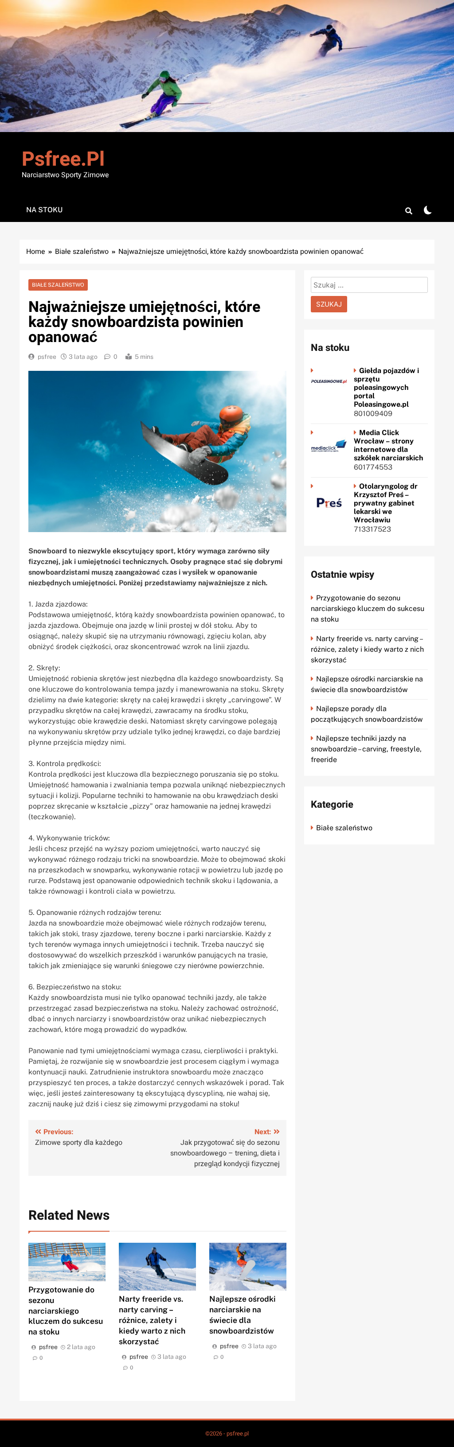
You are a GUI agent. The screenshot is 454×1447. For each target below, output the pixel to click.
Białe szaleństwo (58, 285)
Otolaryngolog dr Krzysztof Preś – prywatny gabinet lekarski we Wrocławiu (386, 503)
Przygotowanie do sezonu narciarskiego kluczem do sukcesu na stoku (65, 1311)
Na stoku (44, 210)
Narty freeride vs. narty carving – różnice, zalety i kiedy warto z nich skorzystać (152, 1320)
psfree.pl (63, 159)
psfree (47, 356)
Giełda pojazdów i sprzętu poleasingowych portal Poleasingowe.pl (386, 387)
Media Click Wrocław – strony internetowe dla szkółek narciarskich (388, 445)
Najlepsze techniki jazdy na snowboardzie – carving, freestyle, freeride (366, 749)
